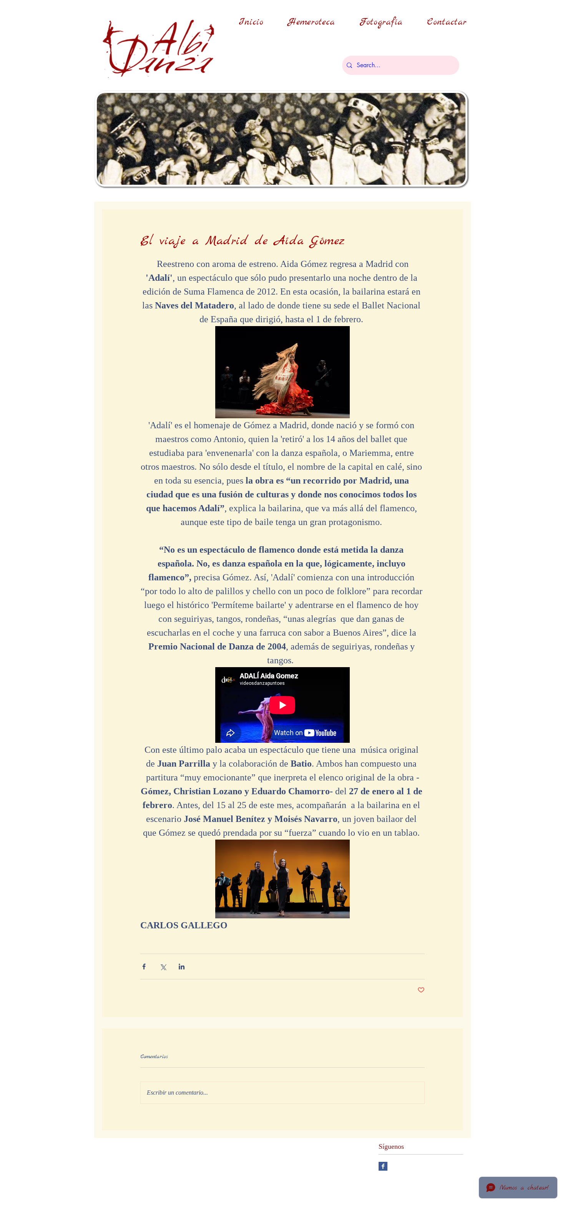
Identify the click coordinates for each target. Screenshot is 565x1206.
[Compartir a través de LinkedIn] (181, 966)
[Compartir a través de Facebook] (144, 966)
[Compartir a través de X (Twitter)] (162, 966)
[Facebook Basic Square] (383, 1166)
